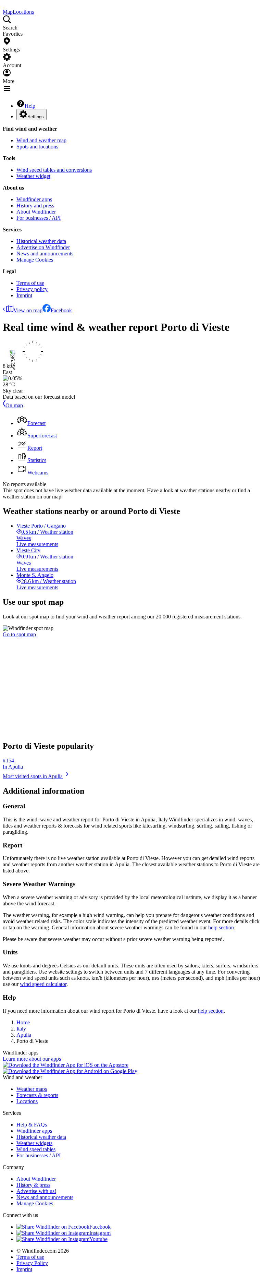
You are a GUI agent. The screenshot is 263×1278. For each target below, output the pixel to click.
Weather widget (33, 176)
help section (221, 927)
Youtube (98, 1239)
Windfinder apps (34, 199)
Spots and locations (37, 146)
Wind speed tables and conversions (54, 170)
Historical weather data (41, 241)
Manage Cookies (34, 260)
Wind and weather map (41, 140)
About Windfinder (36, 212)
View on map (27, 310)
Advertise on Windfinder (43, 247)
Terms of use (30, 283)
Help (30, 106)
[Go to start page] (3, 6)
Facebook (61, 310)
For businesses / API (38, 218)
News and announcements (44, 253)
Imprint (24, 295)
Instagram (100, 1233)
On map (14, 405)
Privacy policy (32, 289)
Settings (35, 116)
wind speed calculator (43, 984)
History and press (35, 205)
